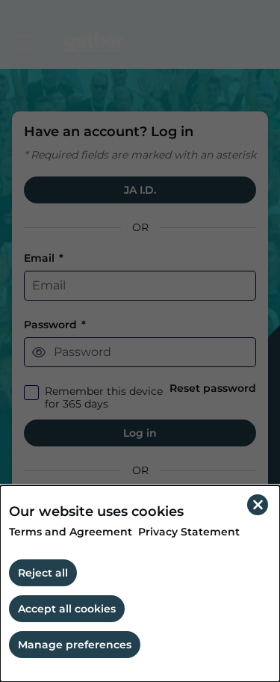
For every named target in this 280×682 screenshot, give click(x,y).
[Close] (257, 504)
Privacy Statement (189, 532)
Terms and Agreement (70, 532)
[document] (140, 583)
